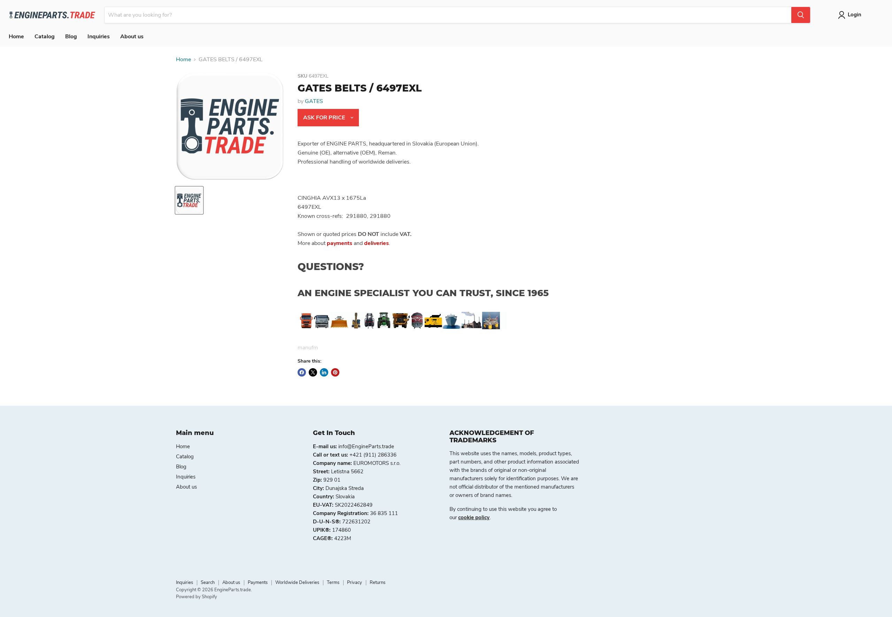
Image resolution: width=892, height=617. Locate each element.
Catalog (44, 36)
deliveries (376, 243)
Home (16, 36)
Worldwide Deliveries (297, 582)
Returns (377, 582)
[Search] (800, 15)
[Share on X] (313, 372)
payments (339, 243)
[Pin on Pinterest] (335, 372)
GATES (314, 101)
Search (208, 582)
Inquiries (98, 36)
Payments (258, 582)
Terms (333, 582)
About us (132, 36)
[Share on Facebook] (302, 372)
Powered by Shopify (196, 597)
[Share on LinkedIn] (324, 372)
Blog (71, 36)
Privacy (354, 582)
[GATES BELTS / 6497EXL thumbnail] (189, 200)
